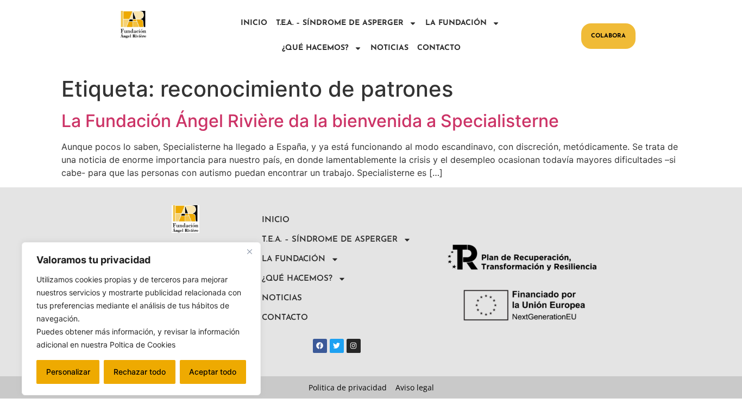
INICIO (254, 23)
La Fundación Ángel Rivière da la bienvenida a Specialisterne (310, 120)
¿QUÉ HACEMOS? (315, 48)
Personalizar (68, 371)
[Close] (249, 251)
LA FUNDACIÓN (456, 23)
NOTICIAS (389, 48)
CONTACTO (439, 48)
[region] (141, 318)
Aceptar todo (212, 371)
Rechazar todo (140, 371)
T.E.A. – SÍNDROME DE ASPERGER (340, 23)
